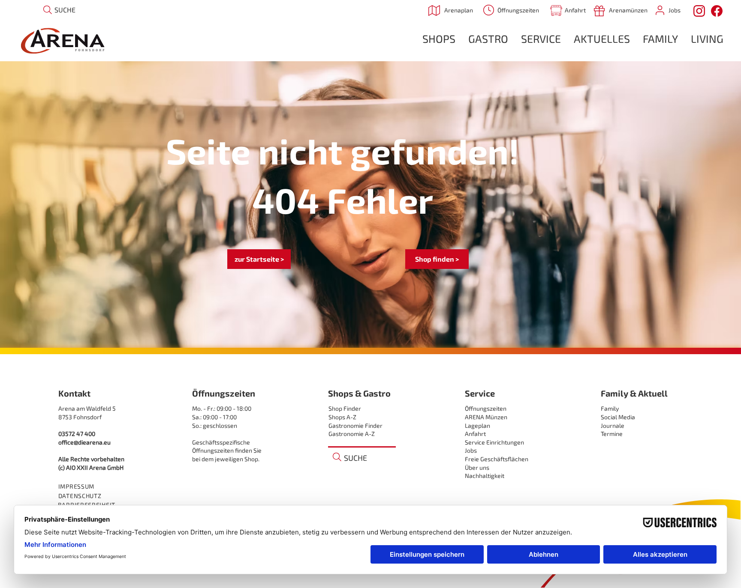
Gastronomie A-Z (351, 433)
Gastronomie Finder (355, 425)
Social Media (618, 417)
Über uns (477, 467)
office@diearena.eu (84, 442)
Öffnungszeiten (485, 408)
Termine (612, 433)
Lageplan (477, 425)
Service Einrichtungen (494, 442)
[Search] (48, 10)
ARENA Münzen (486, 417)
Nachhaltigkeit (484, 475)
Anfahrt (475, 433)
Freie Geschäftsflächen (496, 459)
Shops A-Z (342, 417)
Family (610, 408)
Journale (612, 425)
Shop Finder (344, 408)
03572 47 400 (76, 433)
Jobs (471, 450)
